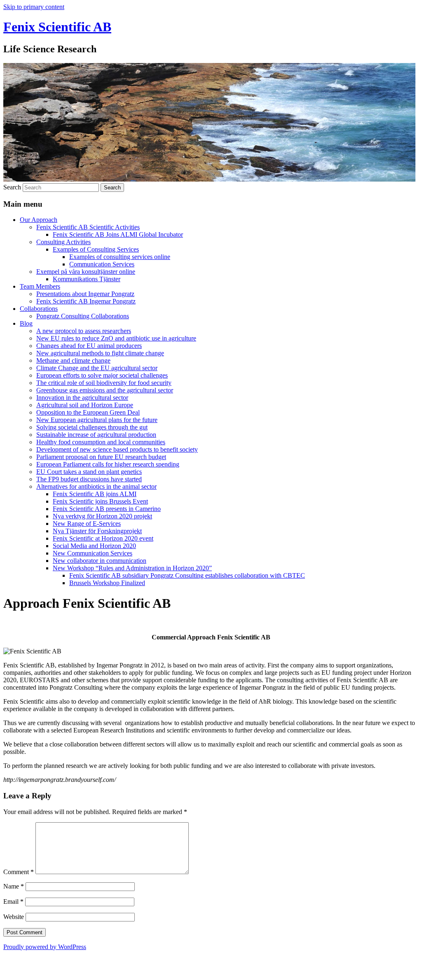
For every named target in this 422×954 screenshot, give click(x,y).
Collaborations (39, 308)
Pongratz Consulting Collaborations (82, 316)
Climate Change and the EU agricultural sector (96, 367)
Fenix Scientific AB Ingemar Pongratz (86, 301)
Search (12, 187)
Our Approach (38, 219)
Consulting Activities (63, 241)
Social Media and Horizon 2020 (94, 545)
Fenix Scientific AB (57, 26)
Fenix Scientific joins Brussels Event (100, 501)
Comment (18, 871)
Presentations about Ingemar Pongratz (85, 293)
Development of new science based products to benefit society (117, 449)
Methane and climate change (73, 360)
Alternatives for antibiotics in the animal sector (96, 486)
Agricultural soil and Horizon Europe (84, 404)
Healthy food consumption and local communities (100, 442)
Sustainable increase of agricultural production (96, 434)
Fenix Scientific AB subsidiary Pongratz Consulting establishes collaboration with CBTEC (187, 575)
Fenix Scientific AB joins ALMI (94, 493)
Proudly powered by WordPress (44, 946)
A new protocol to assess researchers (83, 330)
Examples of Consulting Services (96, 249)
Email (13, 901)
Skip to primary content (33, 6)
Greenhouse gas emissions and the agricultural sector (104, 390)
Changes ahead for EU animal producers (89, 345)
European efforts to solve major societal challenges (102, 375)
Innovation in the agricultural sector (82, 397)
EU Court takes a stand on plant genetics (89, 471)
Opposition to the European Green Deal (88, 412)
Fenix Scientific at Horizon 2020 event (103, 538)
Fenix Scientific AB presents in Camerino (107, 508)
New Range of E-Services (87, 523)
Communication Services (101, 264)
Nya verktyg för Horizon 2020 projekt (102, 516)
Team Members (40, 286)
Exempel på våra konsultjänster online (85, 271)
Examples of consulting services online (119, 256)
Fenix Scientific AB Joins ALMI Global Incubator (118, 234)
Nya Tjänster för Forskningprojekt (97, 530)
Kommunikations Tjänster (86, 278)
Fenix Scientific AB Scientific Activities (88, 227)
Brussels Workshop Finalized (107, 582)
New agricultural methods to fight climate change (100, 353)
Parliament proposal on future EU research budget (101, 456)
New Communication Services (92, 553)
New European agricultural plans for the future (96, 419)
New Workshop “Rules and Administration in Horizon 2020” (132, 567)
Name (13, 886)
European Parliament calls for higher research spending (107, 464)
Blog (26, 323)
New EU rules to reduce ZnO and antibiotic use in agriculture (116, 338)
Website (13, 916)
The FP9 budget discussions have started (89, 479)
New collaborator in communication (99, 560)
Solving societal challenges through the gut (92, 427)
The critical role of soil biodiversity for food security (103, 382)
